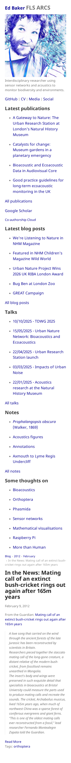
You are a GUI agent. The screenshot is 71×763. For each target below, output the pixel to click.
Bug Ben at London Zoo (34, 283)
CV (23, 99)
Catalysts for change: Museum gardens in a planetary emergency (32, 150)
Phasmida (22, 509)
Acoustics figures (28, 436)
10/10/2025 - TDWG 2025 (34, 321)
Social (48, 99)
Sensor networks (28, 518)
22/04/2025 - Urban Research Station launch (38, 354)
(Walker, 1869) (34, 424)
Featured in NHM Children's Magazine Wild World (37, 255)
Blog (8, 556)
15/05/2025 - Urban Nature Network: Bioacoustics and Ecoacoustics (36, 336)
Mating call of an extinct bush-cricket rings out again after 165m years (35, 619)
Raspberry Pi (24, 537)
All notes (12, 471)
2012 (17, 556)
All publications (18, 201)
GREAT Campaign (28, 293)
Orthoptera (23, 499)
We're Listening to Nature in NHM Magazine (38, 240)
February (29, 556)
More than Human (29, 547)
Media (34, 99)
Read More (13, 741)
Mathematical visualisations (37, 528)
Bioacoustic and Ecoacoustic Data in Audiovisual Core (38, 167)
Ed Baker (27, 8)
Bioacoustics (24, 489)
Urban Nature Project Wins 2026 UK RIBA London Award (38, 271)
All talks (12, 403)
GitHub (11, 99)
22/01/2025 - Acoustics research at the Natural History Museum (33, 387)
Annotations (24, 446)
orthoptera (22, 746)
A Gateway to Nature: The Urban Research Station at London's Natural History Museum (36, 126)
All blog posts (17, 302)
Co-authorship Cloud (20, 220)
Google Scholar (18, 210)
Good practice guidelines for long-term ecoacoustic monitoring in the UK (38, 185)
